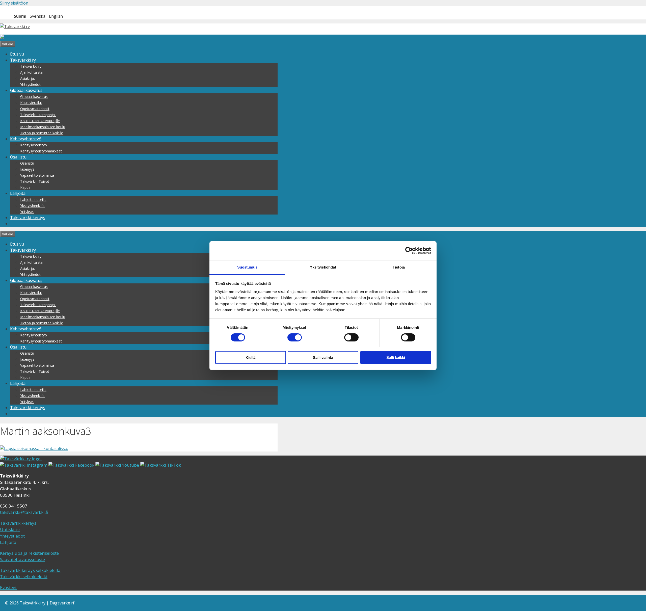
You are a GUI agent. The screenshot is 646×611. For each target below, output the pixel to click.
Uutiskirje (10, 529)
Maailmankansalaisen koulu (42, 126)
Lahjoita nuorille (33, 199)
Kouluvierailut (31, 102)
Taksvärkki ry (23, 60)
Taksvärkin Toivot (34, 181)
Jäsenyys (27, 169)
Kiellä (250, 357)
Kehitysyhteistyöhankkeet (41, 151)
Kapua (25, 187)
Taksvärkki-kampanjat (38, 114)
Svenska (37, 16)
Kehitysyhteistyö (25, 139)
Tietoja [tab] (399, 267)
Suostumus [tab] (247, 267)
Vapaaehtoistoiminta (37, 175)
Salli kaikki (395, 357)
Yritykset (27, 211)
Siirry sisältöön (14, 3)
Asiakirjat (27, 78)
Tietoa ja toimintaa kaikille (41, 132)
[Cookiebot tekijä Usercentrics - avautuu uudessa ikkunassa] (409, 250)
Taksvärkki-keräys (27, 217)
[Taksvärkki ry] (15, 37)
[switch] (294, 337)
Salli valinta (323, 357)
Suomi (20, 16)
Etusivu (17, 54)
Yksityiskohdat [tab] (323, 267)
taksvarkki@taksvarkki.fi (24, 512)
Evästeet (8, 587)
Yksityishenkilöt (32, 205)
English (56, 16)
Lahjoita (17, 193)
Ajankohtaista (31, 72)
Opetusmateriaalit (34, 108)
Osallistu (18, 157)
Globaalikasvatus (26, 90)
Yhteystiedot (30, 84)
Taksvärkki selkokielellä (23, 576)
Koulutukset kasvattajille (40, 120)
